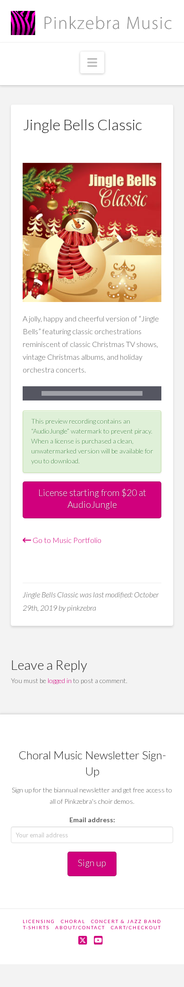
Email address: (92, 820)
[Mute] (154, 393)
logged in (60, 680)
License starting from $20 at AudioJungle (92, 498)
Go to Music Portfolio (66, 539)
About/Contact (80, 927)
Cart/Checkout (136, 927)
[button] (92, 62)
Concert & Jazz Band (126, 921)
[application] (92, 393)
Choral (73, 921)
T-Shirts (36, 927)
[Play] (30, 393)
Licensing (39, 921)
